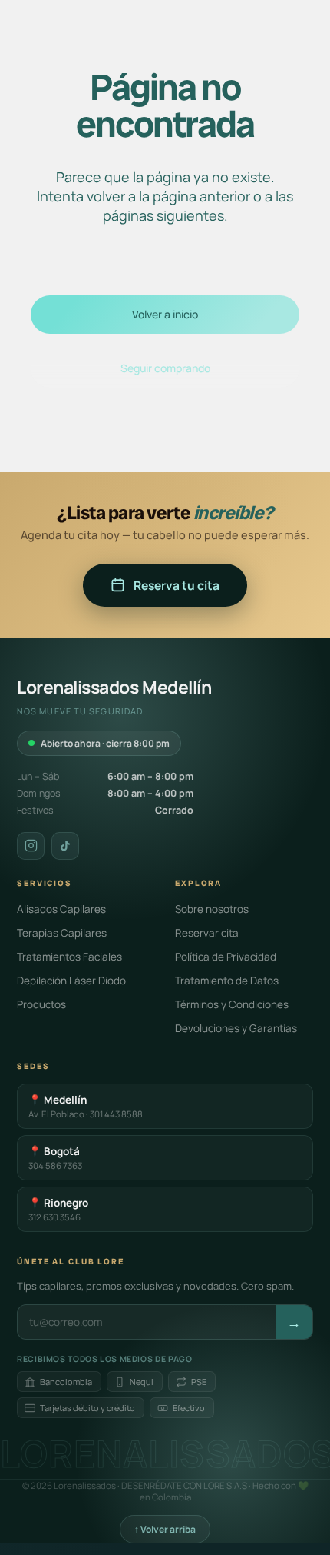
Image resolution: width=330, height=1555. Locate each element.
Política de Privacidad (225, 957)
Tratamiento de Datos (227, 980)
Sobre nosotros (212, 909)
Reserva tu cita (176, 585)
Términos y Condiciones (232, 1004)
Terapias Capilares (62, 933)
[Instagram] (31, 846)
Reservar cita (207, 933)
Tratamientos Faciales (69, 957)
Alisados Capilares (61, 909)
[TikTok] (65, 846)
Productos (41, 1004)
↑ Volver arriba (165, 1529)
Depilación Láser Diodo (71, 980)
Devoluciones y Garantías (236, 1028)
